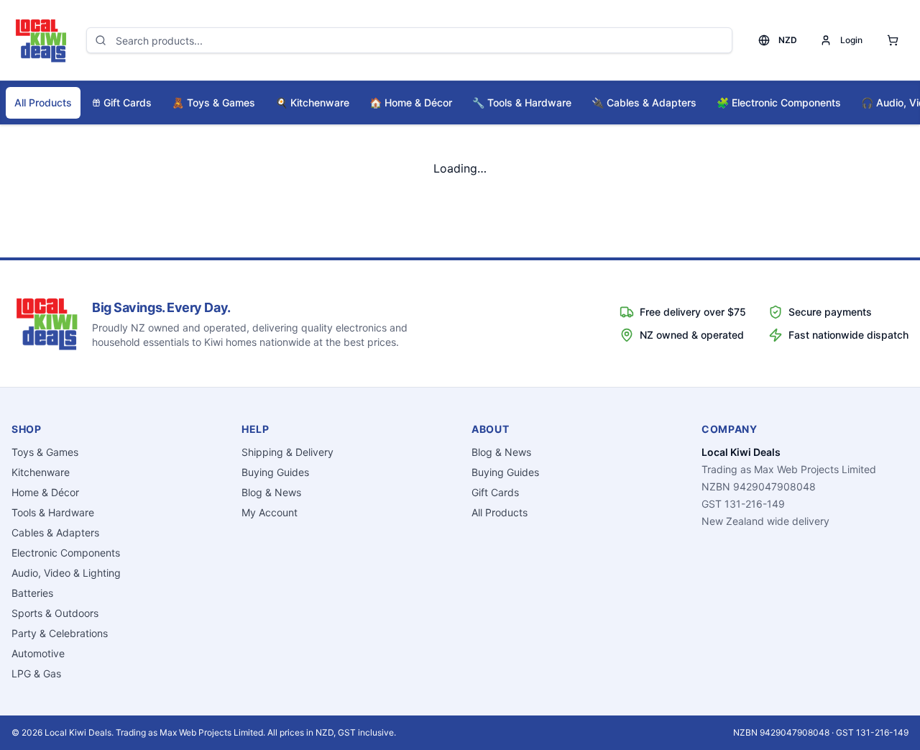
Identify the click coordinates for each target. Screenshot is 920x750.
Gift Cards (128, 102)
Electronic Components (779, 102)
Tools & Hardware (521, 102)
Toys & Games (213, 102)
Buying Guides (275, 472)
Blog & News (271, 492)
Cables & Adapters (644, 102)
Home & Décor (410, 102)
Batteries (32, 593)
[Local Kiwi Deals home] (40, 40)
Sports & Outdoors (55, 613)
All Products (43, 102)
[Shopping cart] (892, 40)
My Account (270, 512)
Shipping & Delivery (288, 452)
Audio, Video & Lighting (66, 573)
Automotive (38, 653)
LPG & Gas (36, 673)
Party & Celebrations (60, 633)
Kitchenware (312, 102)
